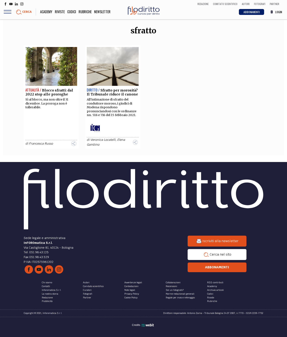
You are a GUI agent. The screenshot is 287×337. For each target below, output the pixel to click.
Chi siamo (47, 282)
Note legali (129, 290)
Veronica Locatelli (103, 140)
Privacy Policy (131, 293)
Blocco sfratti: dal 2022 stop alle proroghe (49, 92)
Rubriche (85, 11)
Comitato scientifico (93, 286)
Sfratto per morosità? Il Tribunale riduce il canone (112, 92)
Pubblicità (47, 301)
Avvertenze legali (133, 282)
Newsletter (102, 11)
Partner (87, 297)
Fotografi (87, 293)
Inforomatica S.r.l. (51, 290)
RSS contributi (215, 282)
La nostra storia (50, 293)
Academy (46, 11)
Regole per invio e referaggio (180, 297)
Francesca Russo (41, 143)
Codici (71, 11)
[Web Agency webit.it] (148, 325)
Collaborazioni (173, 282)
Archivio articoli (215, 290)
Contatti (46, 286)
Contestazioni (131, 286)
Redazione (47, 297)
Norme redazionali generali (180, 293)
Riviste (60, 11)
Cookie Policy (130, 297)
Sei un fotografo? (175, 290)
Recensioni (171, 286)
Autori (86, 282)
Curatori (87, 290)
